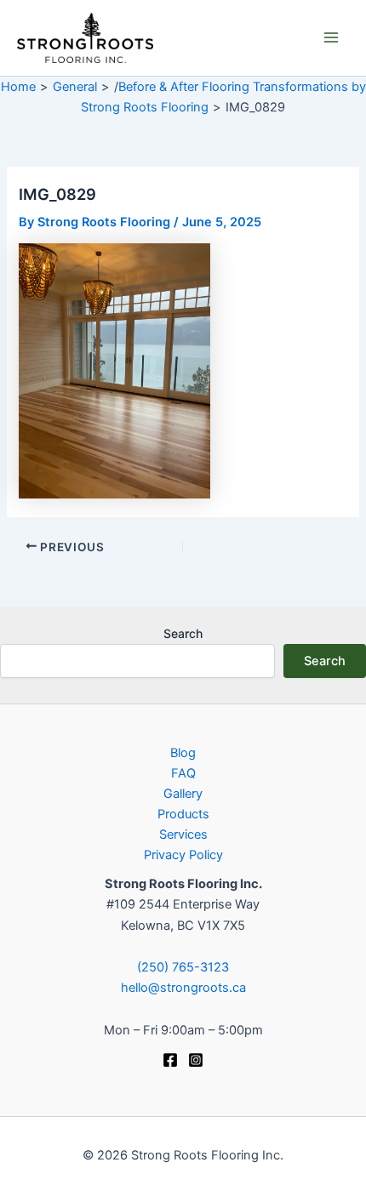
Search (183, 633)
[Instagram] (195, 1060)
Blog (183, 753)
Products (183, 814)
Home (18, 86)
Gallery (183, 793)
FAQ (183, 773)
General (75, 86)
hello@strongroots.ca (183, 987)
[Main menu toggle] (331, 37)
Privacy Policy (183, 855)
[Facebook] (170, 1060)
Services (183, 834)
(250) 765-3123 (183, 967)
